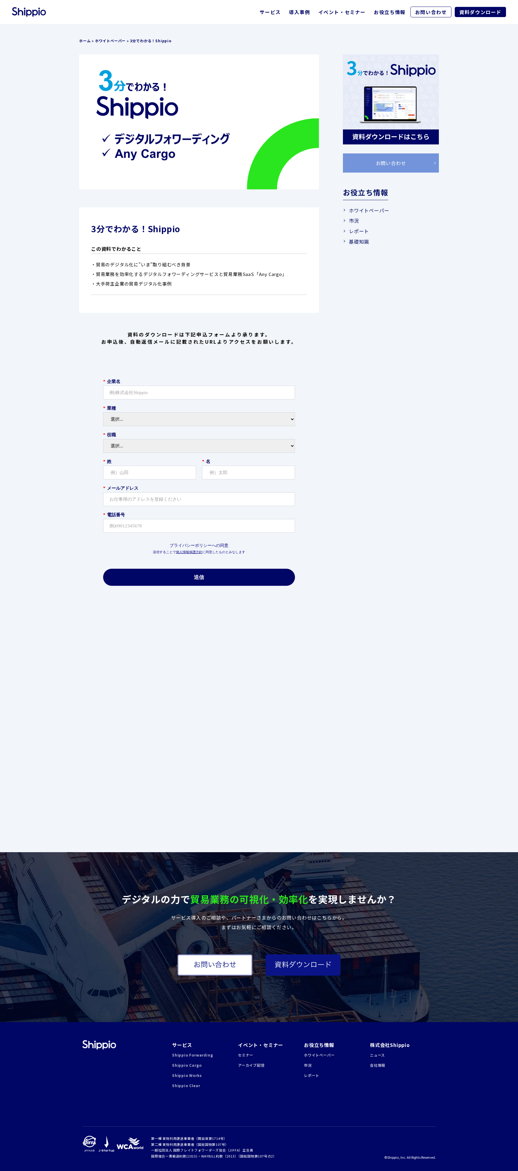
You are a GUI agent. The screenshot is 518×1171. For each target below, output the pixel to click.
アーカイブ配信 (251, 1065)
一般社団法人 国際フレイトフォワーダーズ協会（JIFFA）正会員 (202, 1150)
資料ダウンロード (480, 12)
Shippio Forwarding (192, 1054)
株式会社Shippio (390, 1044)
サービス (270, 12)
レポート (359, 231)
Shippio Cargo (186, 1065)
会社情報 (377, 1065)
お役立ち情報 (390, 12)
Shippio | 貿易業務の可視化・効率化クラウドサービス (99, 1045)
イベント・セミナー (342, 12)
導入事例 (299, 12)
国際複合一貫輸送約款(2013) (174, 1156)
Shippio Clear (186, 1085)
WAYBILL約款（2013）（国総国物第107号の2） (239, 1156)
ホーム (85, 40)
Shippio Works (187, 1075)
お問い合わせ (431, 12)
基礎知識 (359, 241)
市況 (354, 220)
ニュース (377, 1054)
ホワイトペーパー (110, 40)
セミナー (245, 1054)
